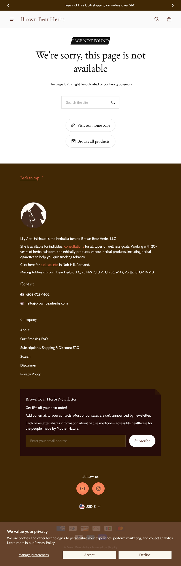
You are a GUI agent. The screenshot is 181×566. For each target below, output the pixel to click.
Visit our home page (93, 125)
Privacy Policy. (44, 543)
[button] (157, 19)
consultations (74, 246)
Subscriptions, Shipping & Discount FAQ (49, 348)
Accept (89, 555)
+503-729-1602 (37, 294)
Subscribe (142, 441)
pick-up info (49, 265)
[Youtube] (82, 488)
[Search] (113, 102)
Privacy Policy (30, 374)
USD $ (90, 506)
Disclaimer (28, 365)
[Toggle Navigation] (12, 19)
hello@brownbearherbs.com (47, 303)
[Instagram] (98, 488)
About (24, 330)
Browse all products (93, 141)
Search (25, 356)
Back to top (29, 178)
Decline (145, 555)
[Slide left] (8, 5)
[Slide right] (172, 5)
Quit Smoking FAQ (34, 339)
